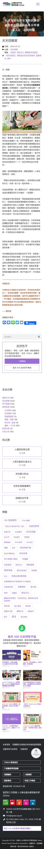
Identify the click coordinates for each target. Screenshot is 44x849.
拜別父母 (19, 565)
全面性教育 (34, 526)
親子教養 (17, 606)
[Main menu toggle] (38, 4)
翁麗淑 (14, 593)
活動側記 (22, 587)
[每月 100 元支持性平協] (22, 628)
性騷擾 (25, 559)
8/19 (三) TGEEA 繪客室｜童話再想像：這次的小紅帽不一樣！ (11, 706)
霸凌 (14, 616)
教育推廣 (5, 407)
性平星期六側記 (10, 559)
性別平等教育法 (9, 553)
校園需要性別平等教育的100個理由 (17, 581)
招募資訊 (24, 749)
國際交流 (5, 398)
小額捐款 (28, 774)
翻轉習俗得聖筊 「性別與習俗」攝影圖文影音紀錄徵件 (21, 599)
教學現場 (8, 570)
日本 (5, 576)
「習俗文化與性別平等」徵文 (14, 526)
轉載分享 (20, 611)
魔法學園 (24, 617)
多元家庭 (18, 542)
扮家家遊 (7, 565)
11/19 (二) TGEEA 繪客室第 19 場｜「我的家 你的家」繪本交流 (32, 727)
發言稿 (33, 587)
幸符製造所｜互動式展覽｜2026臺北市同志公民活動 (10, 663)
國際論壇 (7, 542)
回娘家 (13, 52)
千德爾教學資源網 (11, 768)
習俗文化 (20, 52)
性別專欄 (14, 49)
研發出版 (5, 428)
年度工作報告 (29, 780)
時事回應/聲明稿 (19, 576)
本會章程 (6, 744)
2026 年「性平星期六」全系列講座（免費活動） (32, 663)
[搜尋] (39, 337)
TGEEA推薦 (25, 520)
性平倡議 (5, 404)
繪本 (6, 593)
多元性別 (29, 542)
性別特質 (23, 553)
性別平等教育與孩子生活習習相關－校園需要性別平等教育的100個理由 (32, 684)
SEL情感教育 (10, 520)
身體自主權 (8, 611)
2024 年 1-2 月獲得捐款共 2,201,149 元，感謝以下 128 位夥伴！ (11, 727)
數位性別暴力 (22, 570)
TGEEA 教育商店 (11, 762)
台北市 (6, 537)
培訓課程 (8, 413)
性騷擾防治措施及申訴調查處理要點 (26, 744)
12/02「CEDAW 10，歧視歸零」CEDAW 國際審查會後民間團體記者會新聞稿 (11, 684)
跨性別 (28, 606)
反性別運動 (31, 532)
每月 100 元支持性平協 (22, 636)
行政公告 (5, 431)
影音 (13, 548)
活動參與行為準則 (10, 749)
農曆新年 (31, 611)
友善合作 (7, 532)
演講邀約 (7, 774)
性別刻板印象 (25, 547)
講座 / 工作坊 (10, 425)
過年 (9, 58)
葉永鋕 (7, 606)
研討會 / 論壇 (10, 422)
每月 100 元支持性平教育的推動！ (18, 828)
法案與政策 (8, 587)
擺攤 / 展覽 (9, 419)
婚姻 (6, 548)
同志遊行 (17, 537)
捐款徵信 (7, 780)
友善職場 (18, 532)
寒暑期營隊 (9, 416)
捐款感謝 (30, 564)
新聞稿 (34, 570)
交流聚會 (8, 410)
